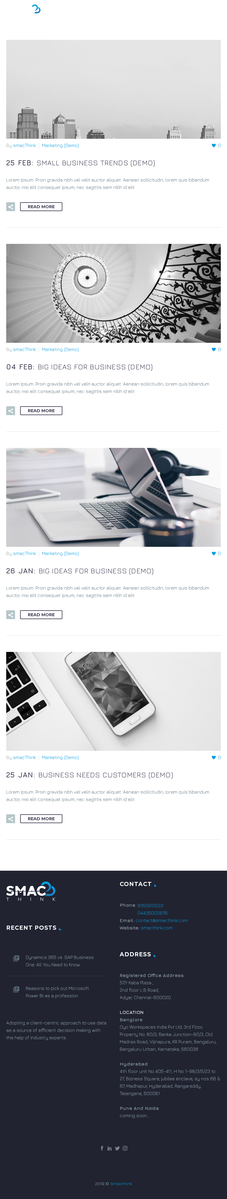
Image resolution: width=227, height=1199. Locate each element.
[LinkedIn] (109, 1148)
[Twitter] (117, 1148)
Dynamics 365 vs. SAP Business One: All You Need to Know (60, 961)
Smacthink (121, 1183)
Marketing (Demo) (60, 145)
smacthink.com (157, 927)
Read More (41, 206)
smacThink (24, 145)
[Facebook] (102, 1148)
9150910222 (150, 905)
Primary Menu (210, 10)
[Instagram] (125, 1148)
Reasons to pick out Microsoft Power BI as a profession (57, 992)
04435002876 (152, 913)
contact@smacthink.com (162, 920)
